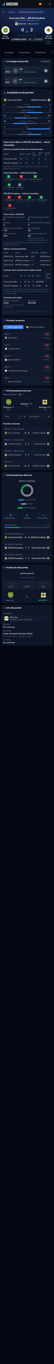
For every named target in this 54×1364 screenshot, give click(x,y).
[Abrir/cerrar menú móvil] (49, 3)
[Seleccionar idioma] (41, 4)
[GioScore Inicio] (10, 4)
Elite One (22, 24)
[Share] (30, 39)
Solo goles (45, 61)
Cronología (9, 52)
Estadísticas (40, 52)
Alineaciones (24, 52)
